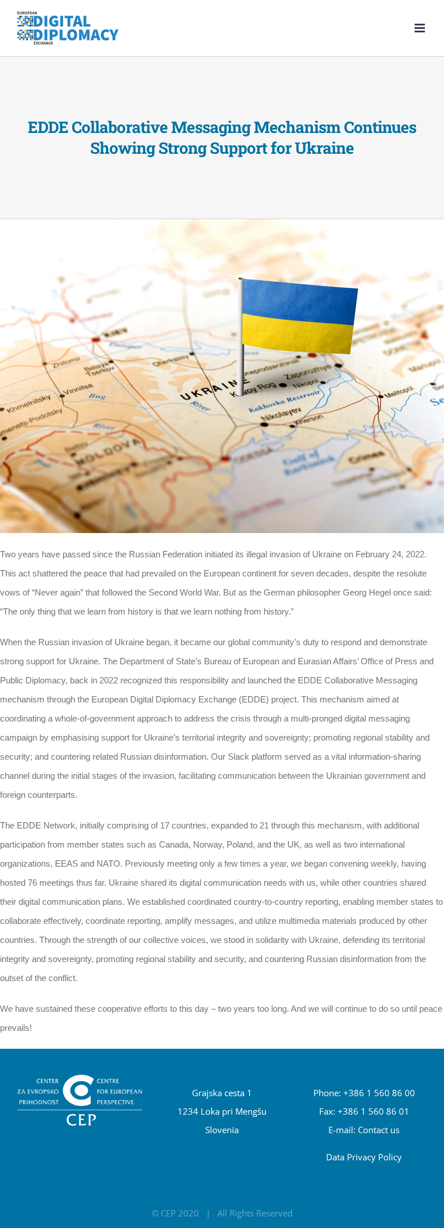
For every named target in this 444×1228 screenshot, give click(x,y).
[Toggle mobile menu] (421, 28)
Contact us (378, 1129)
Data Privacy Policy (364, 1157)
